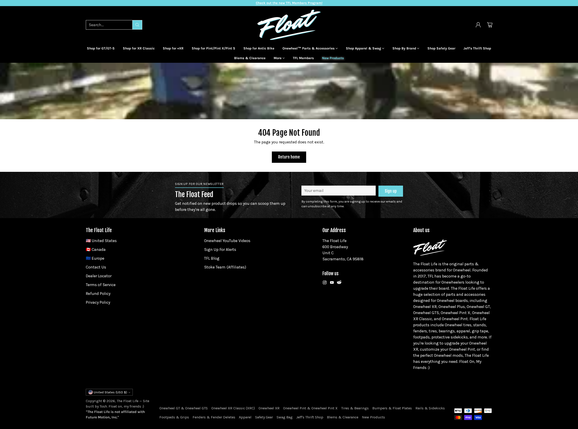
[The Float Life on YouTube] (332, 283)
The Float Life (127, 401)
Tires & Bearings (355, 408)
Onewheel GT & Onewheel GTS (183, 408)
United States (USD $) (110, 392)
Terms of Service (101, 284)
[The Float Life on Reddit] (339, 283)
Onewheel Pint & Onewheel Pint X (310, 408)
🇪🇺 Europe (95, 258)
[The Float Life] (289, 25)
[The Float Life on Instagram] (324, 283)
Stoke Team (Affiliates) (225, 267)
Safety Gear (264, 417)
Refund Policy (98, 293)
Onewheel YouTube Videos (227, 240)
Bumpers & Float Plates (392, 408)
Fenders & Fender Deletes (214, 417)
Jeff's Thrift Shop (309, 417)
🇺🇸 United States (101, 240)
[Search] (137, 25)
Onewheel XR (269, 408)
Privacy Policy (98, 302)
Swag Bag (285, 417)
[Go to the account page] (478, 25)
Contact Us (96, 267)
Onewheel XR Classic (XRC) (233, 408)
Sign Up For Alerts (220, 249)
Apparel (245, 417)
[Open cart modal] (489, 25)
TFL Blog (211, 258)
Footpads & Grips (174, 417)
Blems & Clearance (342, 417)
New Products (373, 417)
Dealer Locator (99, 275)
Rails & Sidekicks (430, 408)
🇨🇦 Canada (96, 249)
